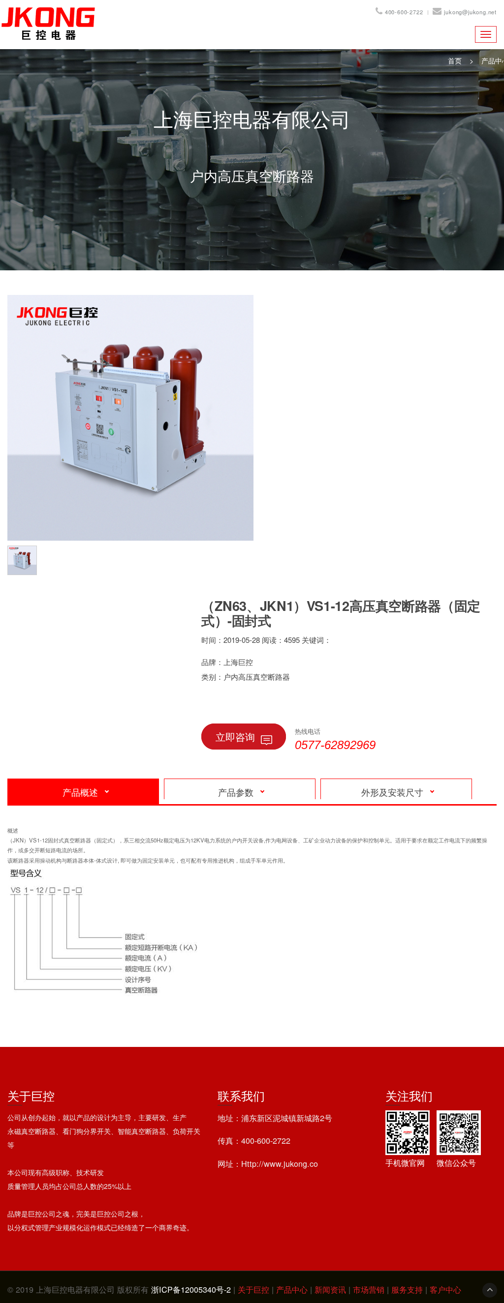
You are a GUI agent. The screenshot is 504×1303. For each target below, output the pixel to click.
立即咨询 (235, 736)
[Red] (24, 558)
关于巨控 (255, 1289)
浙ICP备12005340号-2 (191, 1289)
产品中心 (293, 1289)
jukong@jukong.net (470, 12)
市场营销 (370, 1289)
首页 (455, 60)
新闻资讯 (331, 1289)
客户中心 (445, 1289)
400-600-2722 (404, 12)
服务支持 (408, 1289)
